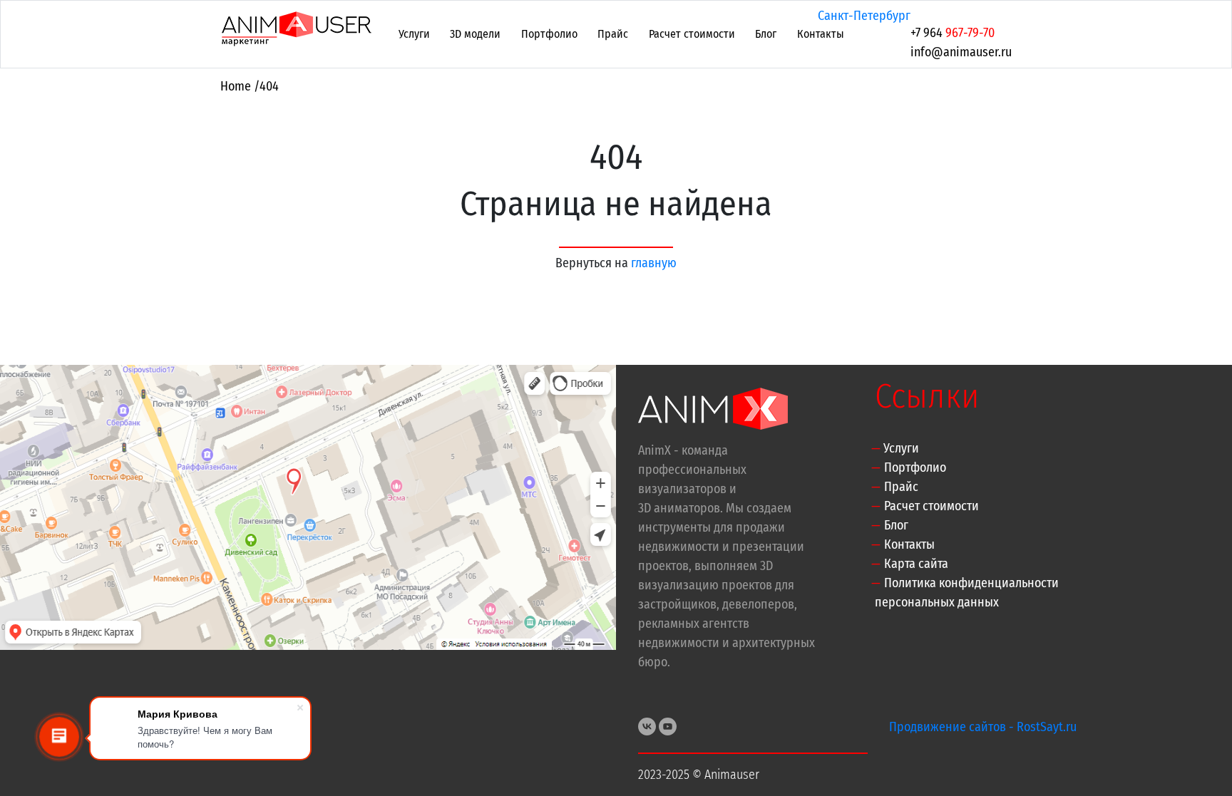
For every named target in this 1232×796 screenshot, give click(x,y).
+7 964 (952, 33)
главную (654, 263)
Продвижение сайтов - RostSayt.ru (983, 727)
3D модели (475, 34)
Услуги (414, 34)
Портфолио (549, 34)
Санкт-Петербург (864, 16)
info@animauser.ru (961, 52)
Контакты (820, 34)
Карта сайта (916, 564)
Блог (765, 34)
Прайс (612, 34)
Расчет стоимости (692, 34)
